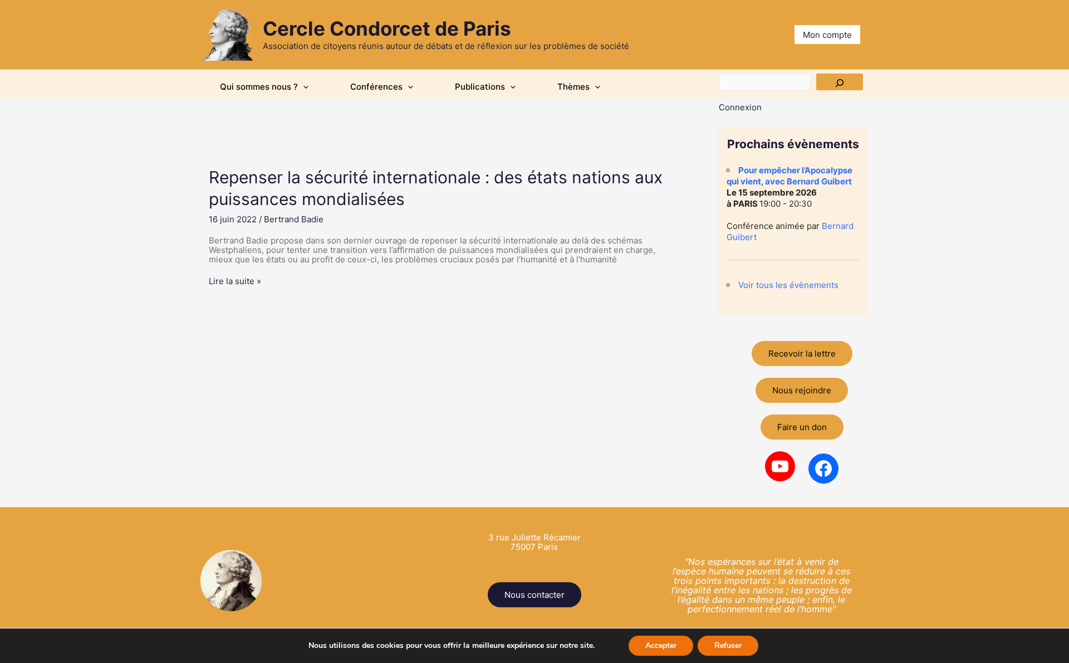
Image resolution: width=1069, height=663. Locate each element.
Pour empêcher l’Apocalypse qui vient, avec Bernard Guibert (789, 176)
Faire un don (802, 427)
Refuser (728, 645)
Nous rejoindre (801, 390)
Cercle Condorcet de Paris (387, 28)
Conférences (376, 86)
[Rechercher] (839, 82)
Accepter (660, 645)
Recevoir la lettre (802, 353)
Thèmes (573, 86)
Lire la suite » (235, 281)
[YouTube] (780, 466)
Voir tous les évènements (788, 285)
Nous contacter (534, 594)
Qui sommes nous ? (259, 86)
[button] (303, 87)
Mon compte (827, 35)
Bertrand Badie (293, 219)
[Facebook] (823, 469)
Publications (480, 86)
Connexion (740, 107)
